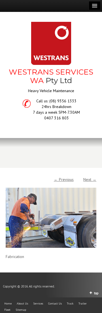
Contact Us (55, 303)
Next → (89, 179)
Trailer (82, 303)
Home (8, 303)
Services (38, 303)
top (96, 293)
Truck (70, 303)
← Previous (64, 179)
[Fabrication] (51, 215)
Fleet (7, 310)
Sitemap (21, 310)
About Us (22, 303)
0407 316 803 (56, 117)
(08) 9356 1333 (62, 100)
